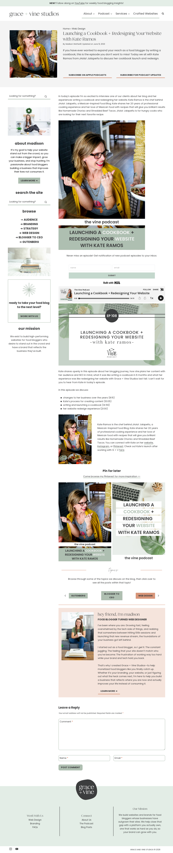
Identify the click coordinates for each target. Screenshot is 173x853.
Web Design (78, 28)
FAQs (35, 827)
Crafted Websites (145, 14)
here (121, 450)
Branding (30, 224)
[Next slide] (158, 596)
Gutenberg (30, 242)
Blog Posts (86, 827)
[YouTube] (17, 849)
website (148, 442)
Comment (66, 721)
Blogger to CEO (31, 237)
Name (64, 758)
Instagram (103, 446)
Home (66, 28)
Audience (31, 220)
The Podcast (86, 823)
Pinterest (118, 446)
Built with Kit (111, 282)
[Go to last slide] (65, 596)
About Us (86, 819)
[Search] (45, 96)
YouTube (80, 3)
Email (118, 758)
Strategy (30, 229)
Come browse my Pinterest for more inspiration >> (111, 476)
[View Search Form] (163, 13)
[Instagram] (10, 849)
